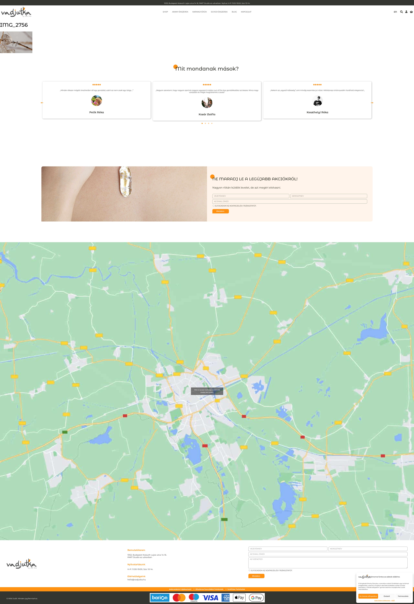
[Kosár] (411, 11)
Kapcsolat (246, 12)
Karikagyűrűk (199, 12)
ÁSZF (393, 600)
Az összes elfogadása (368, 596)
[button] (401, 11)
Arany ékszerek (180, 12)
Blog (234, 12)
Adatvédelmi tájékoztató (382, 600)
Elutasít (387, 596)
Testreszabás (403, 596)
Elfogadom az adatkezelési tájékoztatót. (235, 206)
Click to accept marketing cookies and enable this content (207, 391)
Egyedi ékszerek (219, 12)
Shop (165, 12)
